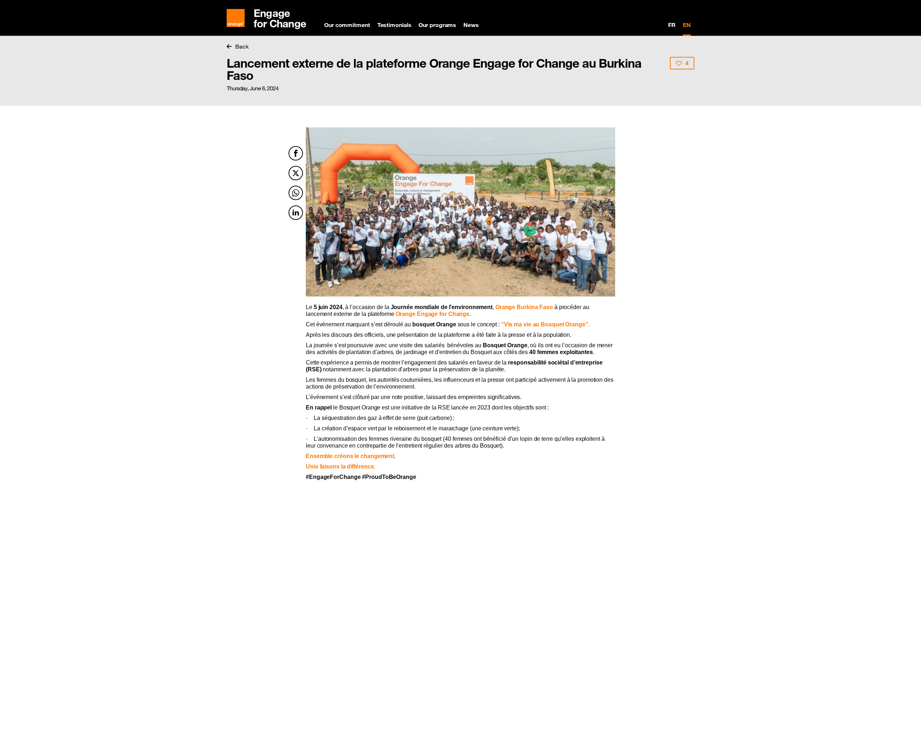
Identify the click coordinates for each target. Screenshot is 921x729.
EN (687, 24)
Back (242, 46)
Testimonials (394, 24)
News (471, 24)
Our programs (437, 24)
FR (672, 24)
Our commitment (347, 24)
